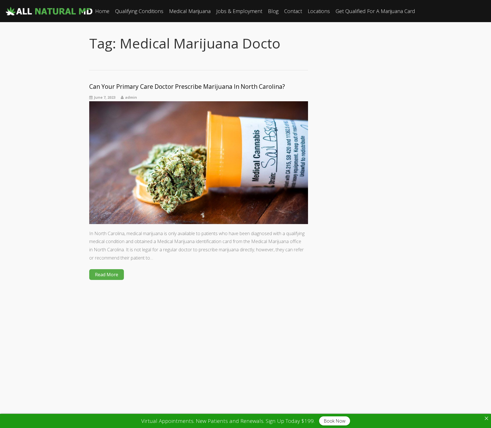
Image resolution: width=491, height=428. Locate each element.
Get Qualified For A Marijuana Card (375, 11)
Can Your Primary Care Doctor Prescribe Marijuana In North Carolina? (187, 86)
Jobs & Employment (239, 11)
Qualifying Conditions (139, 11)
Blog (273, 11)
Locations (319, 11)
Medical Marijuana (190, 11)
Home (102, 11)
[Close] (486, 418)
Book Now (335, 421)
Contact (293, 11)
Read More (106, 274)
